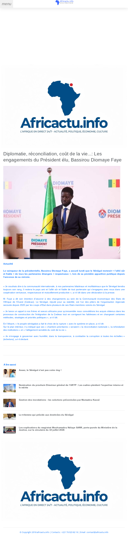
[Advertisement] (64, 36)
